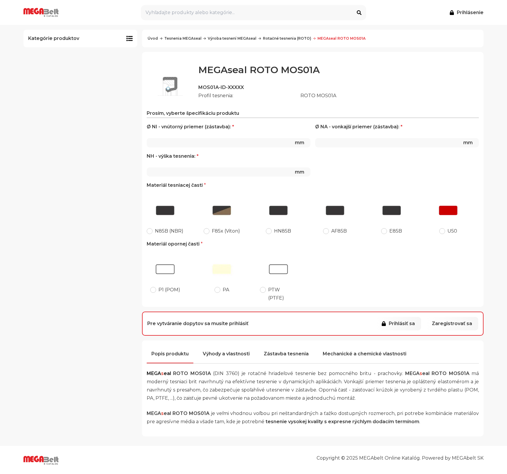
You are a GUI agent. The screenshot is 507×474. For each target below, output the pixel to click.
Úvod (153, 38)
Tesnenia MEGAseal (183, 38)
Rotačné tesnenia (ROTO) (287, 38)
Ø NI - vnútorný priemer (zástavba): (225, 134)
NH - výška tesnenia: (225, 164)
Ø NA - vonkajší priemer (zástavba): (394, 134)
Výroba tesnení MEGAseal (232, 38)
